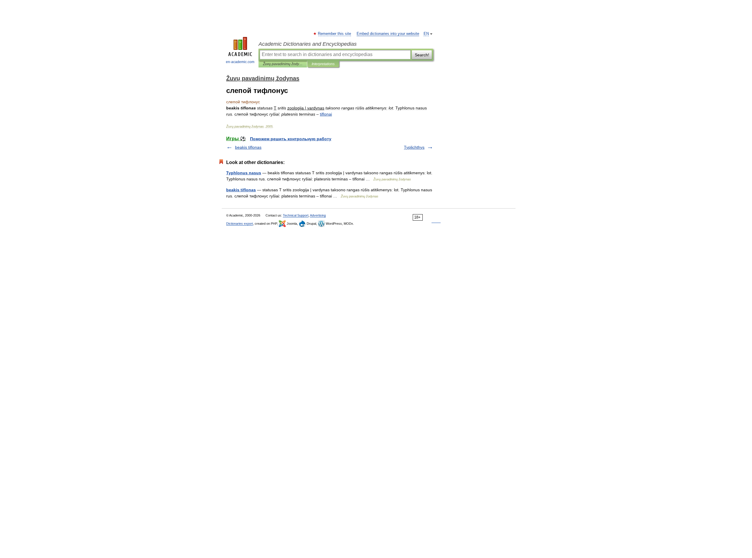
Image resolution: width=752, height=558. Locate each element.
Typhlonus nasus (243, 172)
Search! (422, 55)
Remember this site (334, 34)
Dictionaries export (239, 223)
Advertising (318, 215)
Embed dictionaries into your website (388, 34)
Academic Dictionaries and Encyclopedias (307, 44)
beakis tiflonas (248, 147)
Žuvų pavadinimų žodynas (283, 64)
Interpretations (323, 64)
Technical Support (295, 215)
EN (426, 34)
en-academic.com (240, 62)
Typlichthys (414, 147)
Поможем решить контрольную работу (290, 138)
